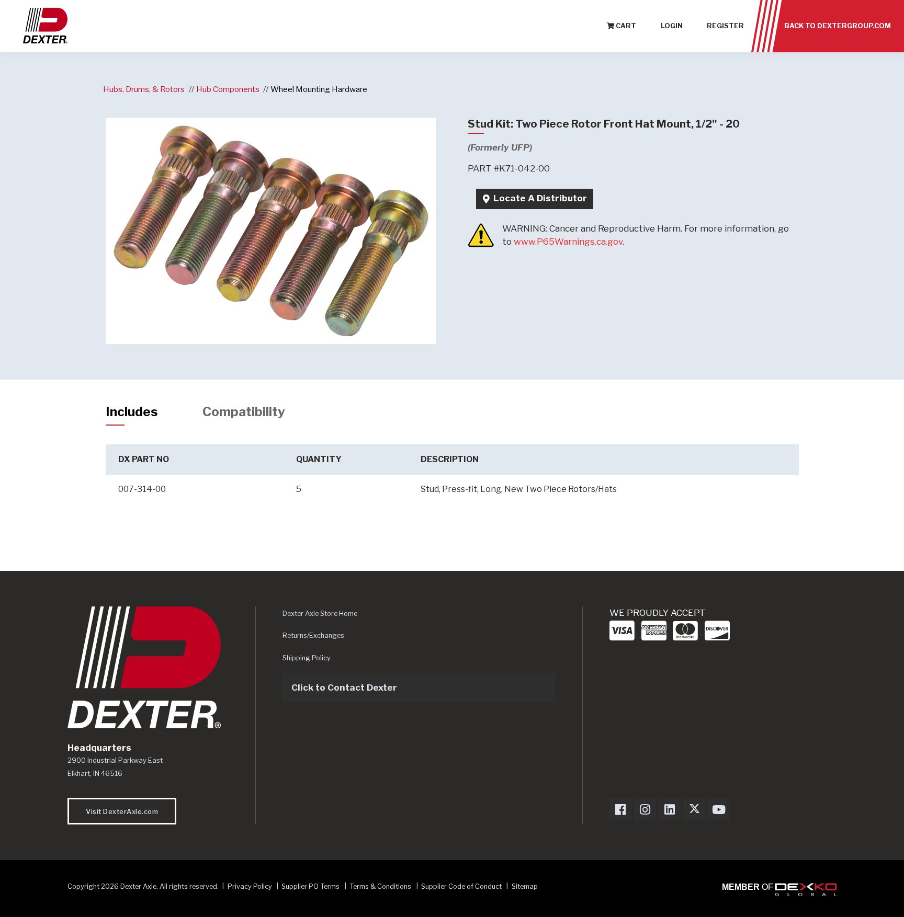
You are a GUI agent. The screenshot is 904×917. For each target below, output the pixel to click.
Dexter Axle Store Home (319, 613)
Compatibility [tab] (243, 411)
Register (725, 26)
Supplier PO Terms (310, 886)
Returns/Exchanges (313, 635)
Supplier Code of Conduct (462, 886)
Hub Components (227, 89)
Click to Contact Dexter (344, 687)
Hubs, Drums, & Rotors (144, 89)
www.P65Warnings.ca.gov (568, 241)
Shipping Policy (306, 658)
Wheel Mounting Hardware (318, 89)
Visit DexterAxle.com (122, 812)
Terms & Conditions (380, 886)
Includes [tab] (132, 411)
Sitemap (525, 886)
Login (672, 26)
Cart (625, 26)
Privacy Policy (250, 886)
